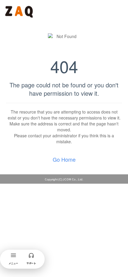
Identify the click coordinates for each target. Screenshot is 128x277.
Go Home (64, 159)
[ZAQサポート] (20, 10)
